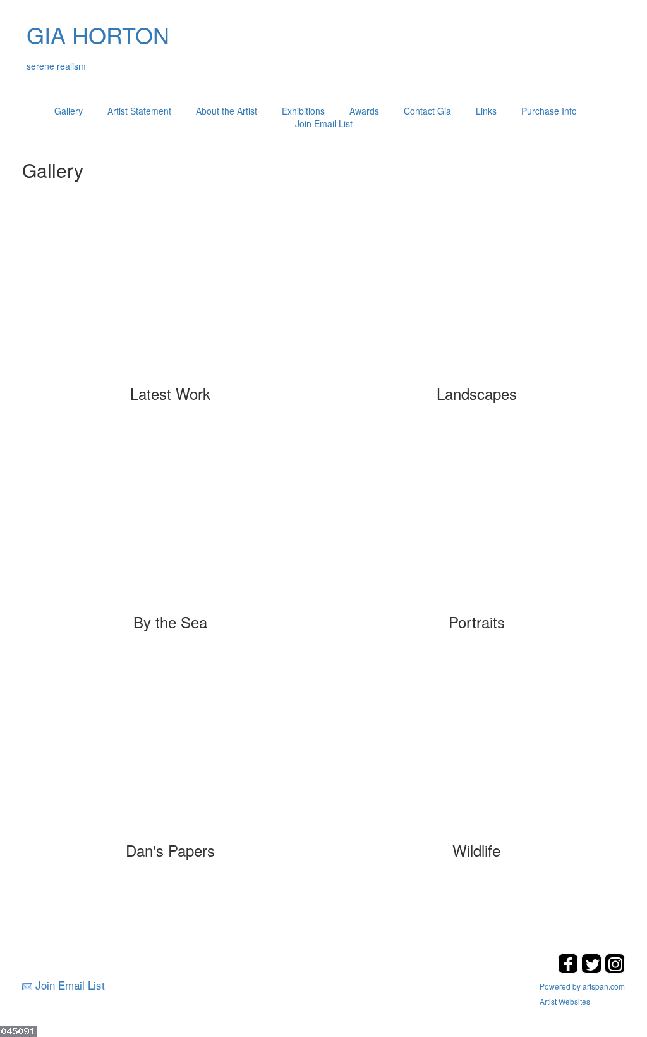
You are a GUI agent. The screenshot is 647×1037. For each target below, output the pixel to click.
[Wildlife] (476, 750)
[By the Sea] (170, 522)
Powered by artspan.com (582, 986)
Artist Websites (565, 1001)
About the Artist (226, 110)
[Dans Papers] (170, 750)
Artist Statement (139, 110)
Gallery (68, 110)
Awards (364, 110)
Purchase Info (549, 110)
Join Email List (324, 123)
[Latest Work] (170, 293)
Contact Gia (427, 110)
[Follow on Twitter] (593, 970)
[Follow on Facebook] (569, 970)
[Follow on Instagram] (615, 970)
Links (486, 110)
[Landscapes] (476, 293)
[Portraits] (476, 522)
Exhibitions (303, 110)
